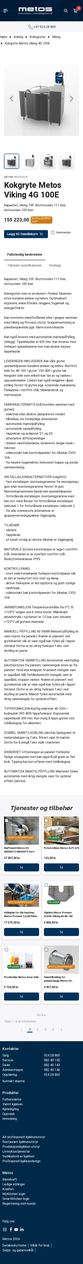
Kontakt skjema (13, 1081)
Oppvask (8, 1114)
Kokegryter (38, 37)
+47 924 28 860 (45, 27)
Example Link (4, 1229)
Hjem (3, 37)
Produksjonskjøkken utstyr (21, 1147)
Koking (18, 37)
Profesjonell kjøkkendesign (21, 1161)
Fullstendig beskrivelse (24, 254)
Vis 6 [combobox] (40, 1015)
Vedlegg (55, 265)
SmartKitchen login (15, 1199)
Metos (7, 1173)
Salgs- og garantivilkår (18, 1250)
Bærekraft (9, 1179)
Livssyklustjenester (16, 1151)
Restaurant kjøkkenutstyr (20, 1142)
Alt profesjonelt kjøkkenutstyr (23, 1137)
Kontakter (10, 1049)
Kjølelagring (10, 1109)
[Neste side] (61, 1029)
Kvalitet (8, 1189)
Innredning (9, 1119)
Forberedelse (11, 1099)
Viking (56, 37)
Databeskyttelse (14, 1245)
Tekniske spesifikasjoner (24, 265)
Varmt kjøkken (12, 1104)
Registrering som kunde (19, 1203)
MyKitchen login (13, 1194)
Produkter (10, 1093)
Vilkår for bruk (40, 1245)
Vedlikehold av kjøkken (18, 1156)
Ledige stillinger (13, 1184)
